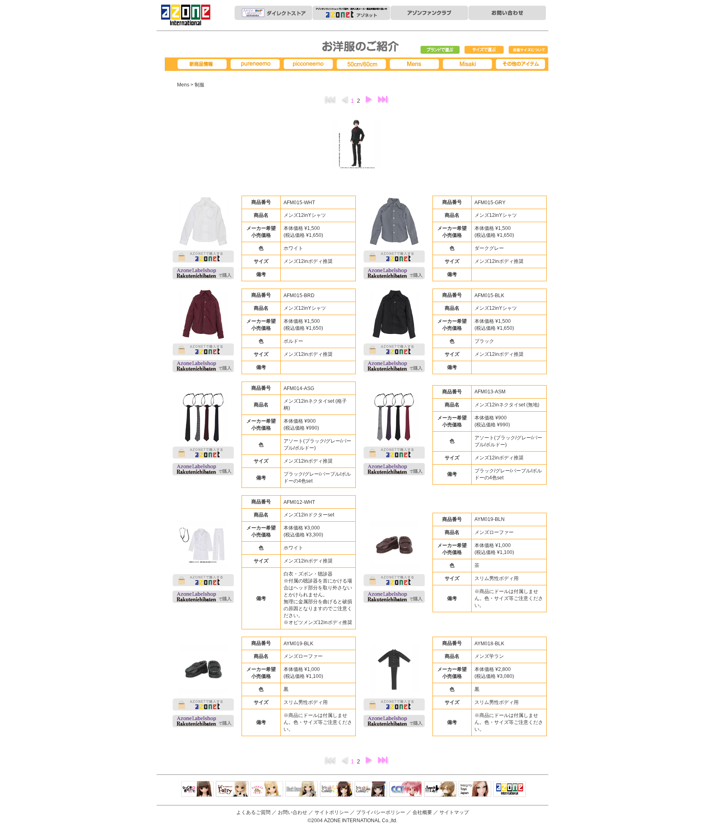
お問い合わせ (292, 812)
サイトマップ (454, 812)
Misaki (468, 64)
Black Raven (301, 789)
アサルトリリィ (440, 789)
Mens (183, 85)
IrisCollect (336, 789)
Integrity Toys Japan (475, 789)
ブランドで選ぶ (440, 50)
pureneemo (256, 64)
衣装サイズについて (528, 50)
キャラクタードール (405, 789)
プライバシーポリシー (380, 812)
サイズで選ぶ (484, 50)
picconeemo (309, 64)
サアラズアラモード (267, 789)
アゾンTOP (509, 789)
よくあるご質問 (253, 812)
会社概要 (422, 812)
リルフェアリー (232, 789)
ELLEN (371, 789)
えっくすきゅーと (197, 789)
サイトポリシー (332, 812)
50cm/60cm (362, 64)
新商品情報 (203, 64)
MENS (415, 64)
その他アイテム (521, 64)
